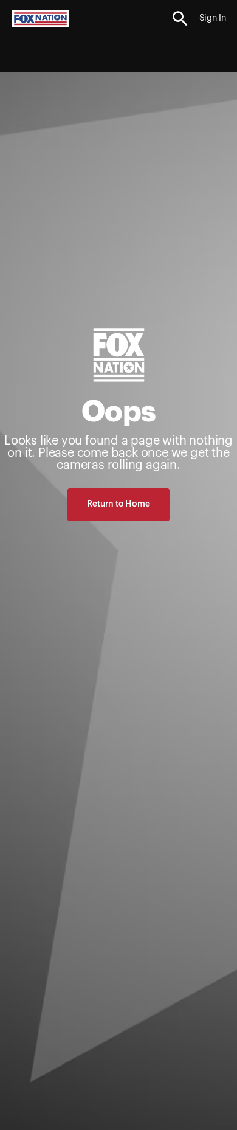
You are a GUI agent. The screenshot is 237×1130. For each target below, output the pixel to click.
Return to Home (118, 504)
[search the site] (180, 19)
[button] (180, 19)
